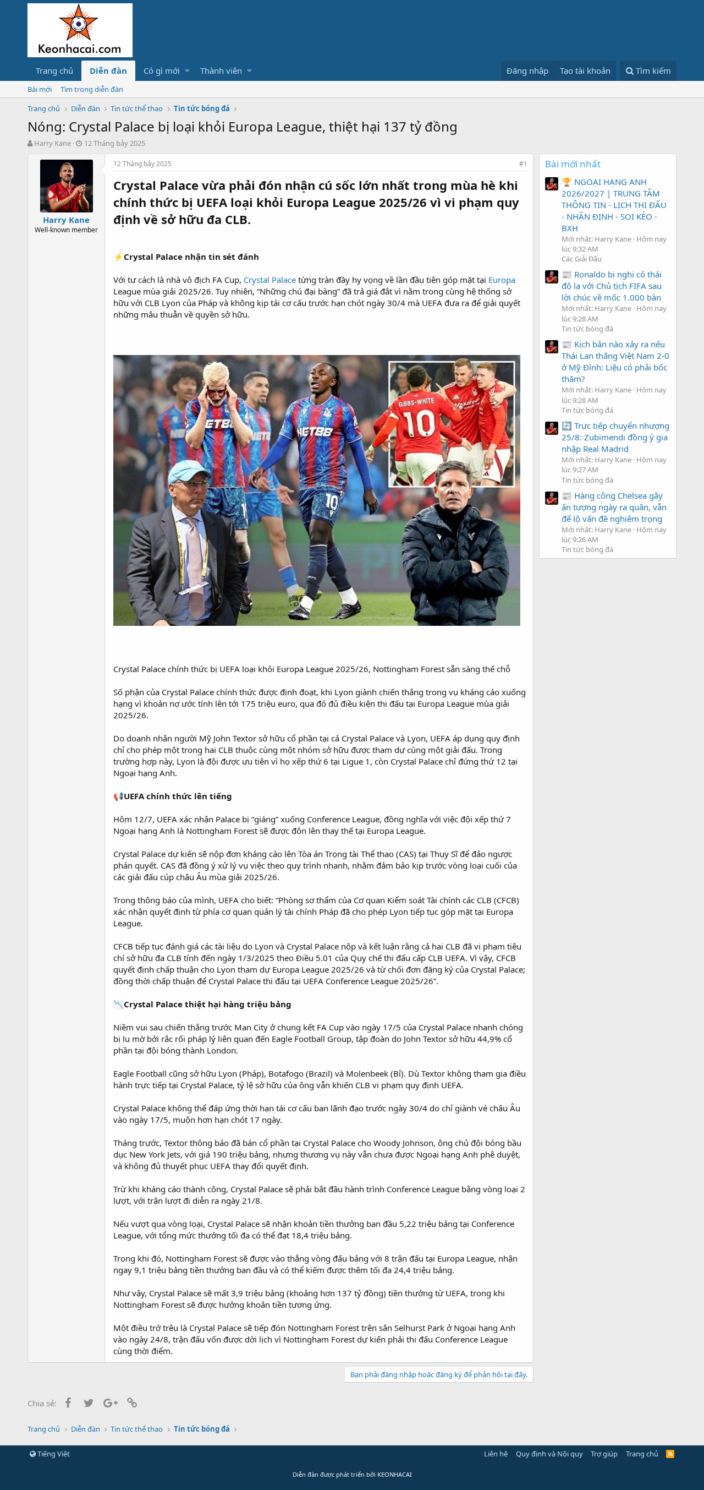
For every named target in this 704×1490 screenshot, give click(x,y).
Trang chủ (54, 70)
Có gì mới (162, 70)
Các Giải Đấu (582, 259)
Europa (501, 279)
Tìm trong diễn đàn (92, 89)
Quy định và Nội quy (549, 1454)
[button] (187, 71)
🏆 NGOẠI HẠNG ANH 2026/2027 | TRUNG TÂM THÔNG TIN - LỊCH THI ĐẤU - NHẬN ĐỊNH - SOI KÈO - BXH (614, 204)
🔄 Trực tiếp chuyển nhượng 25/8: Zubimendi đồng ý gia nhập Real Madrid (615, 437)
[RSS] (670, 1454)
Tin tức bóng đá (587, 329)
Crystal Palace (270, 279)
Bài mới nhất (573, 163)
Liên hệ (496, 1454)
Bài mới (40, 89)
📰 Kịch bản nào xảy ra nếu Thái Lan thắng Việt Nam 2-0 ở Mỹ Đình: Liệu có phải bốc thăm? (615, 361)
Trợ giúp (604, 1454)
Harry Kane (52, 143)
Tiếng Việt (53, 1454)
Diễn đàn (108, 70)
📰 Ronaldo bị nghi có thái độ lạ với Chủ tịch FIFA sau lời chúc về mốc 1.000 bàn (612, 286)
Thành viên (221, 70)
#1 (523, 163)
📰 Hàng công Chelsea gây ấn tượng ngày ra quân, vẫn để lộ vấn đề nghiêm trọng (614, 507)
